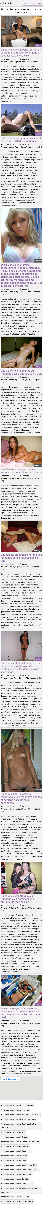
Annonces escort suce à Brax (13, 1132)
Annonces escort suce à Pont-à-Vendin (17, 1105)
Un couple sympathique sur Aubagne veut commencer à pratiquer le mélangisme (17, 898)
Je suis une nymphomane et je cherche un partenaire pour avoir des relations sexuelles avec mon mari (20, 1013)
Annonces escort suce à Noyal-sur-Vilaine (18, 1119)
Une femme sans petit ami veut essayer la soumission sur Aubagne (21, 471)
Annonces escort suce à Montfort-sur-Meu (19, 1165)
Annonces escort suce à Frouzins (15, 1197)
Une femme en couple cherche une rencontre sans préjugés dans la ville (21, 557)
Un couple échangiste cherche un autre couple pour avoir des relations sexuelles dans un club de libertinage (21, 667)
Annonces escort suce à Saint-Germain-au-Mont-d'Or (19, 1190)
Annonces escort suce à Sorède (14, 1179)
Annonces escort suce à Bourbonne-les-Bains (20, 1114)
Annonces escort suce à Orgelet (14, 1137)
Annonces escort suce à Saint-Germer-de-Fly (20, 1170)
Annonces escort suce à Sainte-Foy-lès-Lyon (20, 1142)
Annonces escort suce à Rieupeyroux (16, 1174)
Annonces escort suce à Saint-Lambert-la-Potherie (19, 1126)
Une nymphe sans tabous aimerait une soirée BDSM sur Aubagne (21, 139)
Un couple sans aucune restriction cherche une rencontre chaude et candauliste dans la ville (21, 52)
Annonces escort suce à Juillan (14, 1156)
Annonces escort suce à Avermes (15, 1110)
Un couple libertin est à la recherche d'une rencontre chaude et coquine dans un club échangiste (21, 798)
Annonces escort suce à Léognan (15, 1146)
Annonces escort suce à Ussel (13, 1160)
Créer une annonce (32, 3)
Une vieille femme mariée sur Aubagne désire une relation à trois (21, 372)
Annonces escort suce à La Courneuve (17, 1201)
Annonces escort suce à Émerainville (16, 1151)
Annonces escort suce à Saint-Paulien (17, 1184)
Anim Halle (6, 3)
